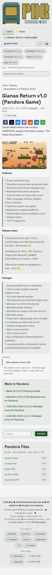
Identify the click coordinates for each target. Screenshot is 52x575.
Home (4, 85)
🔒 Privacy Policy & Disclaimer (20, 37)
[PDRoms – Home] (26, 13)
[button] (5, 122)
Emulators (9, 474)
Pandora (13, 85)
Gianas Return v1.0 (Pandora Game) (24, 99)
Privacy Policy (17, 522)
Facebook (40, 534)
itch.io (26, 540)
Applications (10, 480)
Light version (40, 522)
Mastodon (40, 540)
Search (41, 433)
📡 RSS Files (17, 562)
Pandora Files (11, 463)
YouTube (30, 545)
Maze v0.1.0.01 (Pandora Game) (23, 391)
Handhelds (35, 51)
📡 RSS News (17, 556)
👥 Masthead (11, 43)
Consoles (12, 51)
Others (34, 57)
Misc (10, 63)
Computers (13, 57)
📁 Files (20, 31)
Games (8, 469)
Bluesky (11, 534)
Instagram (11, 540)
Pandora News (11, 458)
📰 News (8, 31)
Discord (25, 534)
